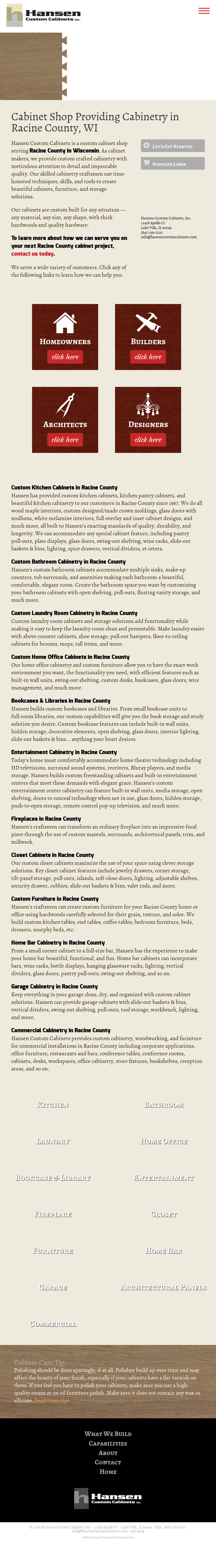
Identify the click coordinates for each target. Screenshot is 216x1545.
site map (137, 1531)
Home (108, 1471)
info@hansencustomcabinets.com (169, 237)
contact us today (32, 254)
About (108, 1453)
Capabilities (108, 1443)
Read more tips (51, 1400)
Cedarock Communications (118, 1537)
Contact (108, 1462)
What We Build (108, 1434)
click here (65, 356)
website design (90, 1537)
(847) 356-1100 (152, 232)
